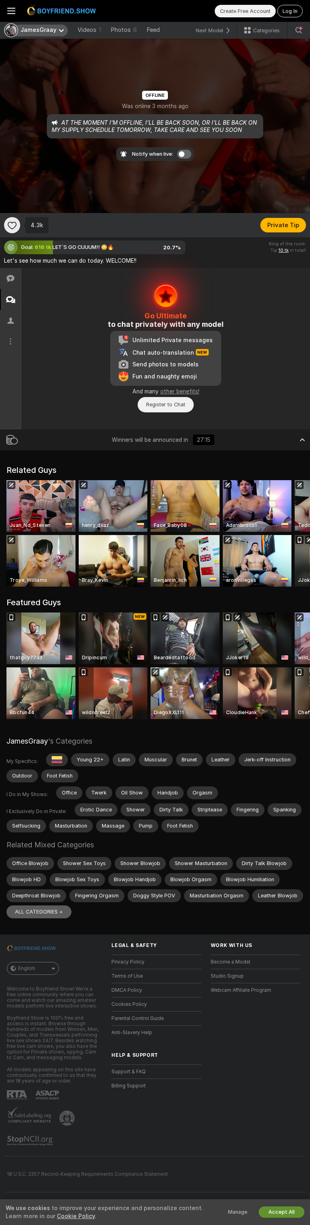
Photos (124, 29)
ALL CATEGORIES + (39, 912)
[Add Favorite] (12, 225)
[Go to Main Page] (63, 11)
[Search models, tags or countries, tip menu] (298, 30)
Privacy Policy (128, 962)
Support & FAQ (128, 1071)
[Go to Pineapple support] (67, 1118)
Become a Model (230, 962)
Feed (153, 29)
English (26, 968)
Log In (290, 11)
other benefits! (179, 391)
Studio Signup (227, 976)
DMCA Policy (126, 990)
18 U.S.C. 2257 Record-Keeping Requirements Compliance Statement (87, 1174)
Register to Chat (165, 404)
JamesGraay (27, 741)
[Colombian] (57, 759)
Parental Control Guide (137, 1018)
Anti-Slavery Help (131, 1032)
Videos (89, 29)
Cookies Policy (129, 1004)
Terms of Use (127, 976)
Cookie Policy (76, 1216)
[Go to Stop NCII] (30, 1141)
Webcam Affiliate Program (241, 990)
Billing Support (128, 1086)
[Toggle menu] (11, 11)
